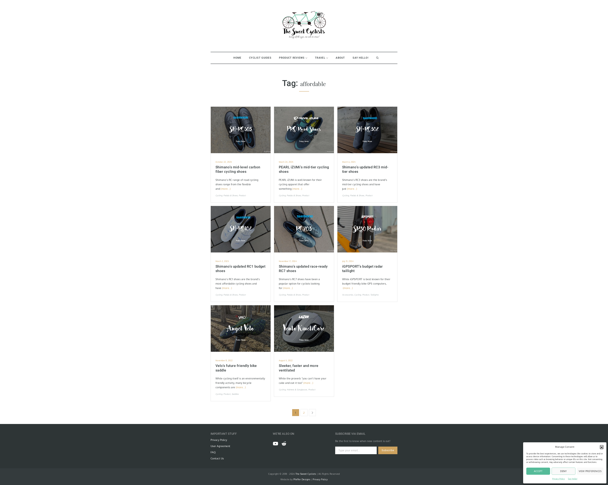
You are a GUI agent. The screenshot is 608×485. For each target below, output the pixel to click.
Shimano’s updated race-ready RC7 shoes (303, 268)
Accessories (347, 295)
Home (237, 57)
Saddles (235, 394)
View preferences (590, 471)
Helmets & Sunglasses (297, 389)
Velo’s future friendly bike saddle (236, 368)
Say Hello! (572, 479)
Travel (320, 57)
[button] (601, 446)
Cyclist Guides (260, 57)
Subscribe (388, 450)
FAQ (213, 452)
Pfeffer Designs (301, 479)
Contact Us (217, 458)
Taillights (374, 295)
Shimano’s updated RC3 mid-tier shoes (365, 169)
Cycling (218, 195)
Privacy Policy (558, 479)
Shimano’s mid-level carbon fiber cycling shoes (237, 169)
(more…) (226, 188)
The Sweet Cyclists (305, 474)
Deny (563, 471)
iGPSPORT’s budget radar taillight (362, 268)
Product (242, 195)
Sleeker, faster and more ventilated (298, 368)
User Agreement (220, 446)
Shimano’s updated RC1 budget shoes (240, 268)
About (340, 57)
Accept (538, 471)
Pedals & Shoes (230, 195)
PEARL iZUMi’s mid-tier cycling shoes (304, 169)
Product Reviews (291, 57)
